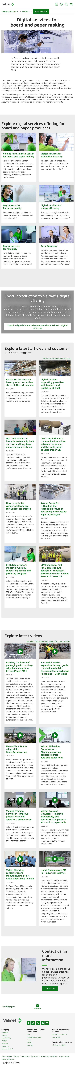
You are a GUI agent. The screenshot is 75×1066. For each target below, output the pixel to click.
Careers (4, 1035)
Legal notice (25, 1056)
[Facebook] (28, 1023)
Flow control (56, 1037)
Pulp (28, 1034)
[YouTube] (47, 1023)
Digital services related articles (57, 358)
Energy (29, 1042)
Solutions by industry (59, 1045)
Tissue (29, 1040)
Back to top (37, 1008)
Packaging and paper (34, 1037)
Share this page (7, 1007)
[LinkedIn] (43, 1023)
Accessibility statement (49, 1056)
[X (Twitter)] (38, 1023)
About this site (6, 1056)
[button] (9, 11)
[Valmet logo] (27, 4)
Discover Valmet (7, 1049)
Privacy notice (64, 1056)
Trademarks (35, 1056)
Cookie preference (7, 1059)
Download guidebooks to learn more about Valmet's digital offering (38, 326)
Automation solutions (59, 1034)
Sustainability (6, 1038)
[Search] (66, 4)
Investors (4, 1043)
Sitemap (16, 1056)
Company (4, 1032)
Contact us (50, 988)
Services (30, 1045)
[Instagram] (33, 1023)
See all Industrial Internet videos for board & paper (48, 641)
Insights (4, 1040)
